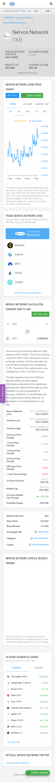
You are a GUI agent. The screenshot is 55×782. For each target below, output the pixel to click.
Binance (19, 245)
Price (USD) (37, 121)
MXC (18, 263)
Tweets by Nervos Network (17, 763)
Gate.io (19, 254)
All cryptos (13, 742)
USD (14, 338)
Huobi (18, 273)
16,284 (22, 11)
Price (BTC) (21, 121)
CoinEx (19, 282)
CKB (14, 324)
